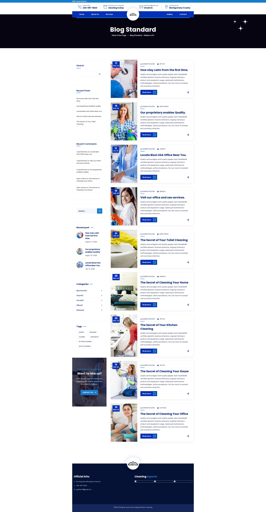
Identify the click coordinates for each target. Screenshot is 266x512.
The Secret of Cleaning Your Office (164, 414)
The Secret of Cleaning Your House (164, 371)
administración (148, 64)
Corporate (94, 337)
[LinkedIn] (181, 92)
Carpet (163, 149)
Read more (146, 92)
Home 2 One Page (119, 35)
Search (80, 65)
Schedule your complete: (116, 5)
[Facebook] (168, 92)
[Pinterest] (177, 92)
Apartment (164, 106)
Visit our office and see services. (162, 197)
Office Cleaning (85, 346)
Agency (81, 332)
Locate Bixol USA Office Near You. (163, 155)
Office (162, 64)
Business (93, 332)
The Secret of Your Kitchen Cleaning (158, 327)
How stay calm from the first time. (164, 70)
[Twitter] (172, 92)
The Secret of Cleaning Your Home (164, 282)
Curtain (163, 408)
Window (162, 191)
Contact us (88, 392)
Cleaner (82, 337)
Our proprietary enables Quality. (163, 112)
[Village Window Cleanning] (137, 14)
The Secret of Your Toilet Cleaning (164, 240)
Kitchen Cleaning (85, 341)
